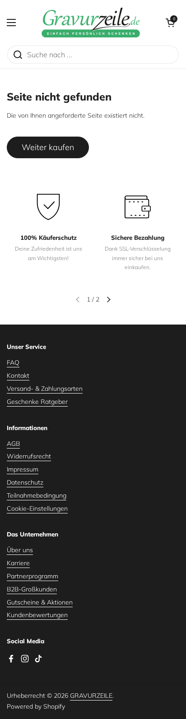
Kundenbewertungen (37, 615)
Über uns (20, 550)
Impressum (22, 469)
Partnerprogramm (32, 576)
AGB (13, 444)
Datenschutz (25, 482)
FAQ (13, 362)
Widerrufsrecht (29, 456)
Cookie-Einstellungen (37, 508)
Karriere (18, 563)
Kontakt (18, 375)
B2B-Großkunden (32, 589)
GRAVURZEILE (91, 696)
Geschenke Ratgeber (37, 402)
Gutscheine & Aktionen (40, 602)
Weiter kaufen (48, 147)
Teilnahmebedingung (36, 495)
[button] (170, 23)
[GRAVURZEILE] (90, 23)
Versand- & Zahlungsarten (45, 389)
